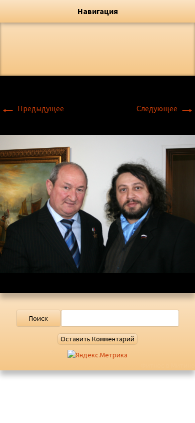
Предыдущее (32, 108)
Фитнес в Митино (167, 365)
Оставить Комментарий (97, 338)
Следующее (165, 108)
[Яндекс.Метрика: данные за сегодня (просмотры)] (98, 355)
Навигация (98, 11)
